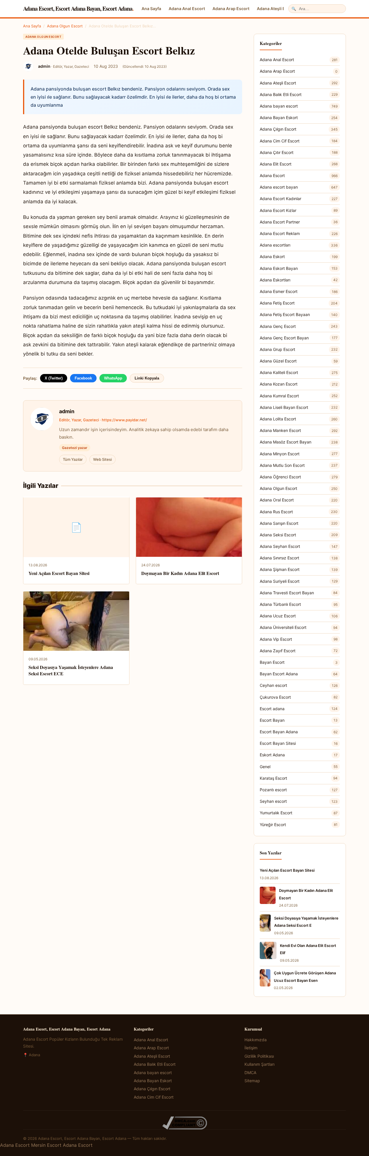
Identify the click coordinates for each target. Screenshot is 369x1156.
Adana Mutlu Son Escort (299, 465)
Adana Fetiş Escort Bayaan (299, 314)
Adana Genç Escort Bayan (299, 337)
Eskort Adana (299, 754)
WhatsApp (113, 378)
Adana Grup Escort (299, 349)
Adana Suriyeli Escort (299, 581)
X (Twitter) (54, 378)
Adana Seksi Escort (299, 534)
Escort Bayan (299, 720)
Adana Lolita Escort (299, 418)
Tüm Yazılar (73, 459)
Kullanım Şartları (259, 1064)
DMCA (250, 1072)
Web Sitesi (102, 459)
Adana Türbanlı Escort (299, 604)
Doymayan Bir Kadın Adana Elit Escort (180, 573)
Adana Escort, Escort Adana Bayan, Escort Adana (78, 8)
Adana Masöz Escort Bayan (299, 441)
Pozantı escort (299, 789)
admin (66, 411)
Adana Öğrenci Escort (299, 476)
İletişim (250, 1047)
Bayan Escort (299, 662)
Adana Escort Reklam (299, 233)
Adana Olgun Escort (65, 26)
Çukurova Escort (299, 697)
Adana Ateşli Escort (276, 8)
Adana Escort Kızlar (299, 210)
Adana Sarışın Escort (299, 523)
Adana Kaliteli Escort (299, 372)
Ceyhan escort (299, 685)
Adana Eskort (299, 256)
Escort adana (299, 708)
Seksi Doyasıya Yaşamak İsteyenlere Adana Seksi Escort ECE (71, 670)
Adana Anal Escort (187, 8)
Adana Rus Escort (299, 511)
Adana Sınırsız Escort (299, 557)
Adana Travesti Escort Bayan (299, 592)
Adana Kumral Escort (299, 395)
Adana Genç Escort (299, 326)
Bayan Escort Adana (299, 673)
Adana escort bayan (299, 187)
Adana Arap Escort (230, 8)
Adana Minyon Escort (299, 453)
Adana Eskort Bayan (299, 268)
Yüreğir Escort (299, 824)
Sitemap (252, 1080)
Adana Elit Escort (299, 163)
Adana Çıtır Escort (299, 152)
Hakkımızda (255, 1039)
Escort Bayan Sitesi (299, 743)
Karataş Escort (299, 778)
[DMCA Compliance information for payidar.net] (184, 1122)
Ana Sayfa (151, 8)
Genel (299, 766)
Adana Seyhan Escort (299, 546)
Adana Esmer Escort (299, 291)
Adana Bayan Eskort (299, 117)
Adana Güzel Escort (299, 360)
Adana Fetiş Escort (299, 302)
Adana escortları (299, 245)
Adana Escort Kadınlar (299, 198)
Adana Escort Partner (299, 221)
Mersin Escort (46, 1145)
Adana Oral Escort (299, 499)
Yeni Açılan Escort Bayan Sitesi (59, 573)
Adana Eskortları (299, 279)
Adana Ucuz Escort (299, 615)
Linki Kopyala (147, 378)
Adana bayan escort (299, 106)
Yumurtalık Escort (299, 812)
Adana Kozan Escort (299, 383)
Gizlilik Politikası (259, 1056)
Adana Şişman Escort (299, 569)
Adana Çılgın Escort (299, 129)
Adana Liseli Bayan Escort (299, 407)
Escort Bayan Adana (299, 731)
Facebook (83, 378)
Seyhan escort (299, 801)
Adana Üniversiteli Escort (299, 627)
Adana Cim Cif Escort (299, 140)
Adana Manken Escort (299, 430)
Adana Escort (299, 175)
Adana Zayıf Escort (299, 650)
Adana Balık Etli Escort (299, 94)
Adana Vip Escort (299, 639)
